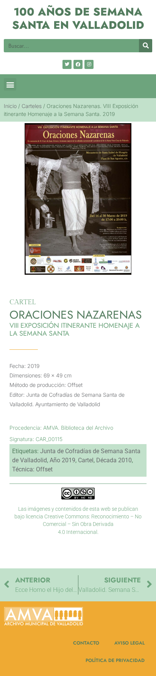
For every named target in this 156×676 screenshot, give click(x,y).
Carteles (32, 106)
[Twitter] (67, 64)
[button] (10, 84)
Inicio (10, 106)
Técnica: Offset (32, 469)
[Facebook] (78, 64)
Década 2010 (114, 460)
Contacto (86, 643)
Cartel (86, 460)
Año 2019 (62, 460)
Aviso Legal (129, 643)
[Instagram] (89, 64)
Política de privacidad (115, 660)
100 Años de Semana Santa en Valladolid (78, 18)
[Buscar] (145, 45)
